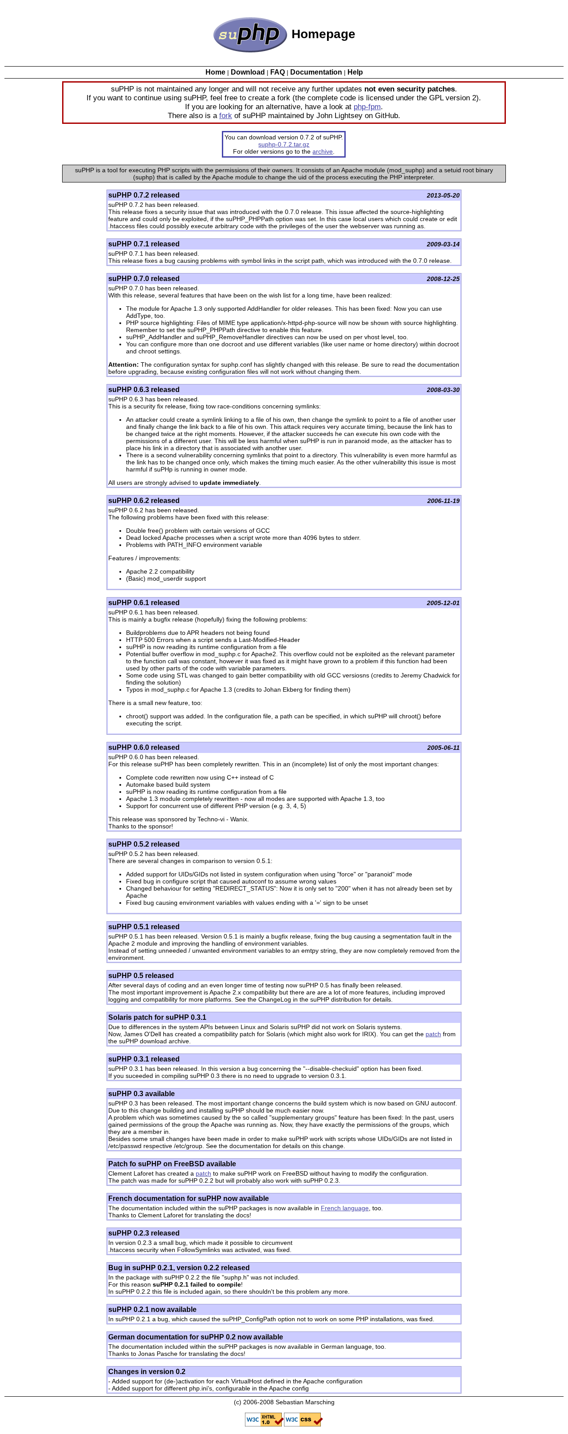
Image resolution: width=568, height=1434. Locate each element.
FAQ (277, 72)
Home (215, 72)
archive (322, 151)
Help (355, 72)
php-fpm (367, 107)
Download (248, 72)
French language (345, 1208)
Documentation (316, 72)
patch (433, 1034)
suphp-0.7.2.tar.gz (283, 144)
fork (225, 115)
